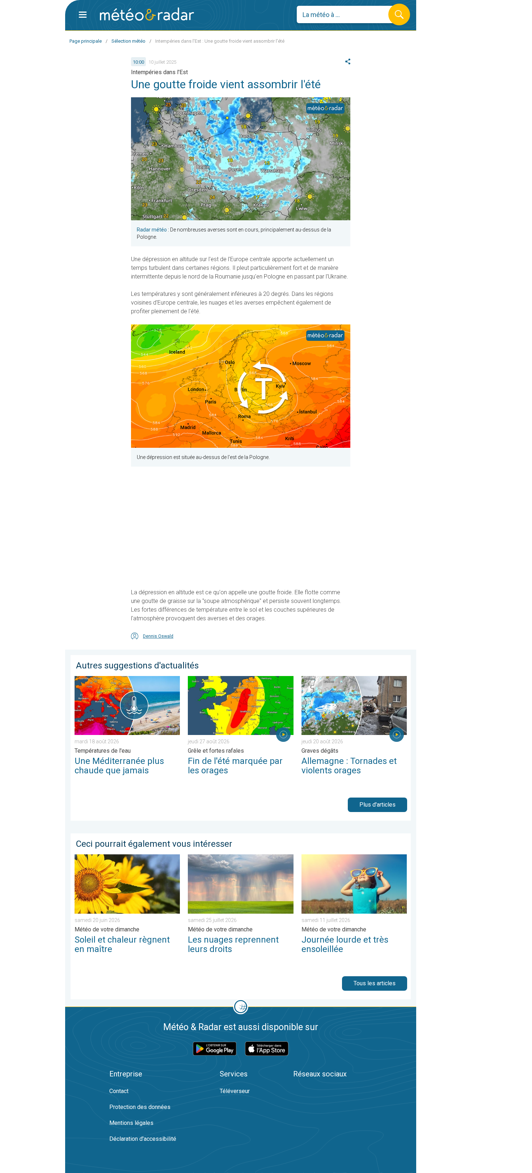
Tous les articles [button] (375, 983)
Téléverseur (235, 1091)
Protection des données (139, 1107)
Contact (118, 1091)
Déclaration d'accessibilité (142, 1138)
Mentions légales (131, 1122)
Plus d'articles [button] (377, 804)
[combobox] (348, 14)
